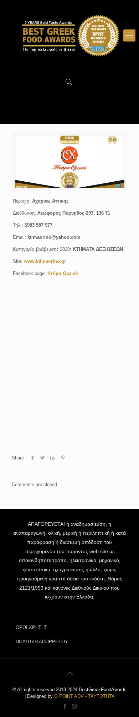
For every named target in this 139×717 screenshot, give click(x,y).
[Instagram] (74, 706)
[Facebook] (64, 706)
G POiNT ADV (69, 696)
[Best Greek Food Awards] (69, 35)
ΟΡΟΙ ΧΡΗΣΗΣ (31, 627)
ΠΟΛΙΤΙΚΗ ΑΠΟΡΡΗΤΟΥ (42, 641)
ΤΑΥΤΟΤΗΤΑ (101, 696)
